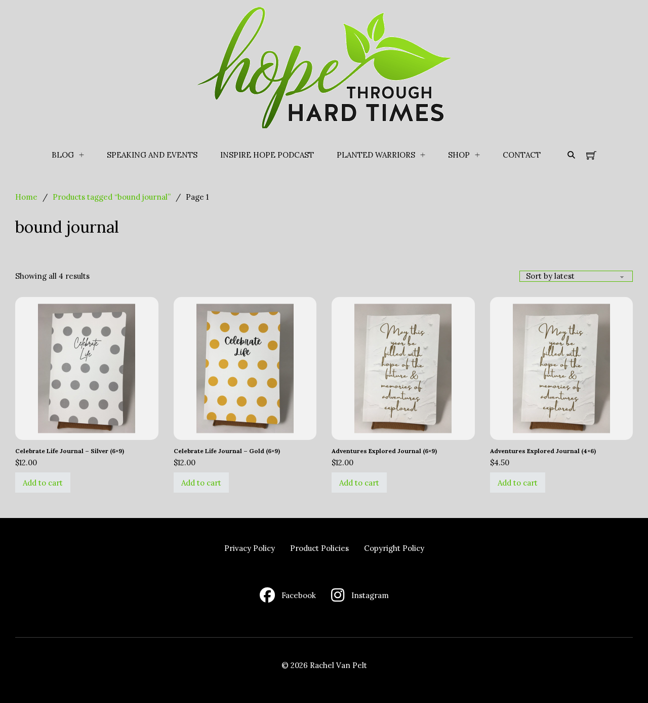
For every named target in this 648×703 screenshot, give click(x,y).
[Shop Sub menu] (477, 155)
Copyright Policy (394, 548)
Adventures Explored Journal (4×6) (543, 451)
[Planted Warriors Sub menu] (422, 155)
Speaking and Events (152, 155)
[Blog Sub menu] (81, 155)
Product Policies (319, 548)
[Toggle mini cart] (591, 155)
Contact (522, 155)
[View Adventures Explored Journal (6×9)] (403, 368)
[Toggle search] (571, 155)
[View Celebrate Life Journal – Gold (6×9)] (245, 368)
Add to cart (43, 483)
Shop (459, 155)
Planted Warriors (376, 155)
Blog (63, 155)
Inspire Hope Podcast (267, 155)
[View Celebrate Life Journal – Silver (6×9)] (86, 368)
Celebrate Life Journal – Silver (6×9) (69, 451)
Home (26, 197)
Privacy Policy (249, 548)
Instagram (370, 595)
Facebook (298, 595)
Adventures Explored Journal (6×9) (384, 451)
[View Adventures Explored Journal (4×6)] (561, 368)
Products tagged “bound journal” (112, 197)
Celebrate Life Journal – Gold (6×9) (227, 451)
